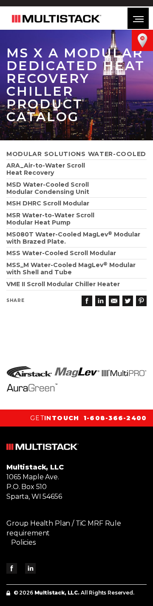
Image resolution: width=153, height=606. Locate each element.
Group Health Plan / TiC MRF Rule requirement (63, 528)
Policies (23, 542)
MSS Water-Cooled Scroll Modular (61, 253)
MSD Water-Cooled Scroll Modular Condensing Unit (47, 188)
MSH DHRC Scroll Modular (47, 203)
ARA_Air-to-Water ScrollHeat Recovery (45, 169)
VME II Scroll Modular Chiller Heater (63, 284)
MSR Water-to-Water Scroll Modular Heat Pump (50, 218)
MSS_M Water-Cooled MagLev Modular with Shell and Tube (71, 268)
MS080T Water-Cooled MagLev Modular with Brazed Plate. (73, 237)
